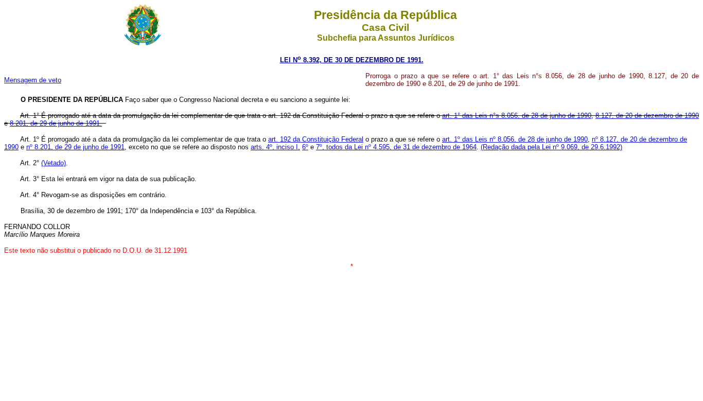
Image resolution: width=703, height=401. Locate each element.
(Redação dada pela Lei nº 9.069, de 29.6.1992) (551, 147)
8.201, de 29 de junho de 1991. (56, 123)
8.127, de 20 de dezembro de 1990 (647, 115)
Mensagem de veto (32, 80)
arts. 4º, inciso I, (275, 147)
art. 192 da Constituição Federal (315, 139)
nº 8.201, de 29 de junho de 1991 (75, 147)
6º (305, 147)
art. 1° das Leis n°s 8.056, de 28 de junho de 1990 (516, 115)
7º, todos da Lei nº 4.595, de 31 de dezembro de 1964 (396, 147)
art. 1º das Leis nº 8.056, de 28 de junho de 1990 (515, 139)
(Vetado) (53, 163)
